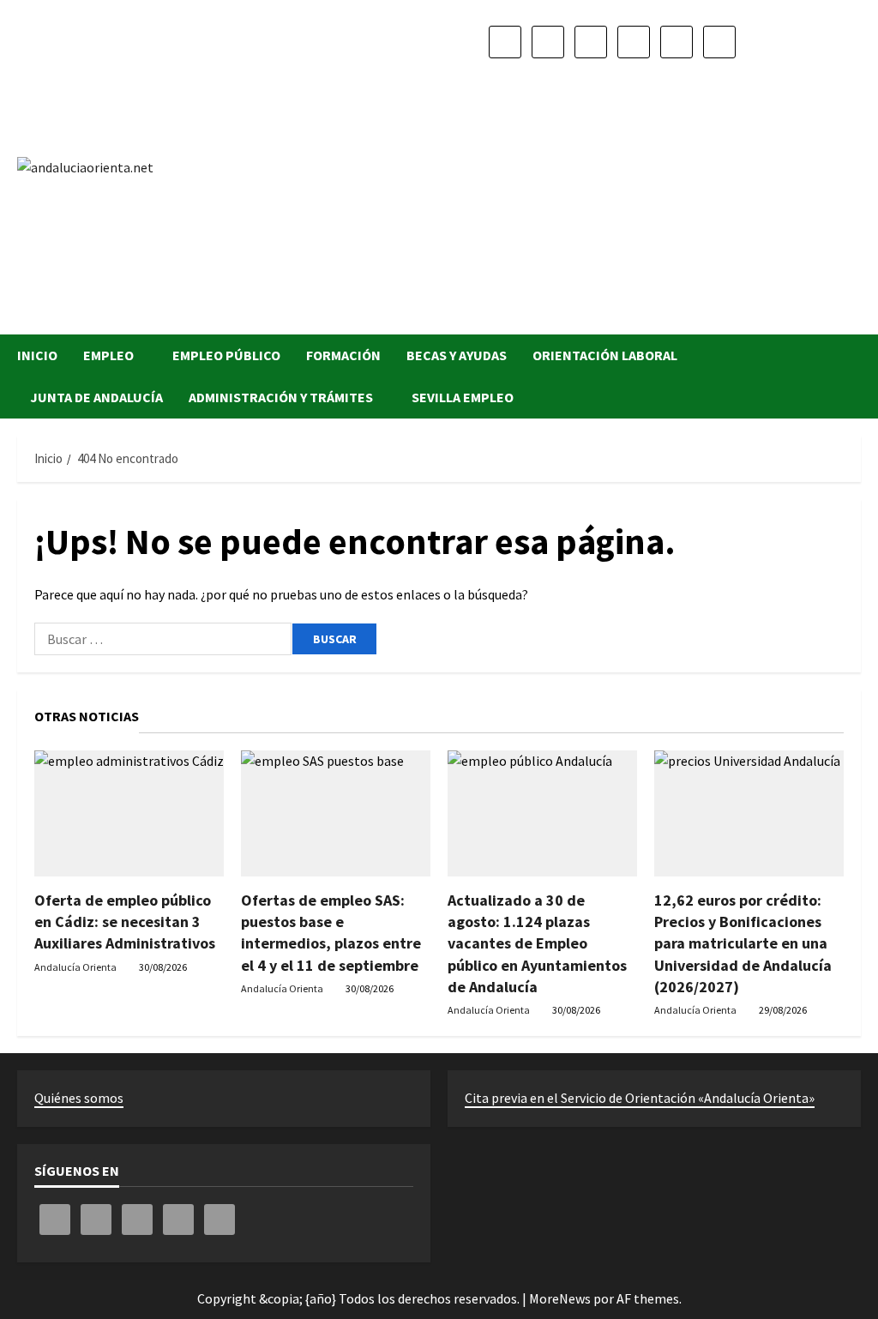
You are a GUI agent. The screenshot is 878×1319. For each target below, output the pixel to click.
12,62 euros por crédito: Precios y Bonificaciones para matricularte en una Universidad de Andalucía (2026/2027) (743, 943)
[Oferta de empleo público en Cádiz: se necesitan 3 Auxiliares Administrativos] (129, 813)
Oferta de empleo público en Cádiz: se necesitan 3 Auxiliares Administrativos (124, 921)
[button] (856, 377)
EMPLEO (108, 355)
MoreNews (560, 1298)
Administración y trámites (281, 397)
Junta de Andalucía (96, 397)
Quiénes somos (78, 1097)
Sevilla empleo (463, 397)
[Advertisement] (612, 189)
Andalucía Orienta (75, 967)
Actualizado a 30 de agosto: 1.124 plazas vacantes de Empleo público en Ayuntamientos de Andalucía (537, 943)
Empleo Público (226, 355)
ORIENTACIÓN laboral (604, 355)
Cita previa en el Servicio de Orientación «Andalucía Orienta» (640, 1097)
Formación (343, 355)
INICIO (37, 355)
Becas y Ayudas (456, 355)
